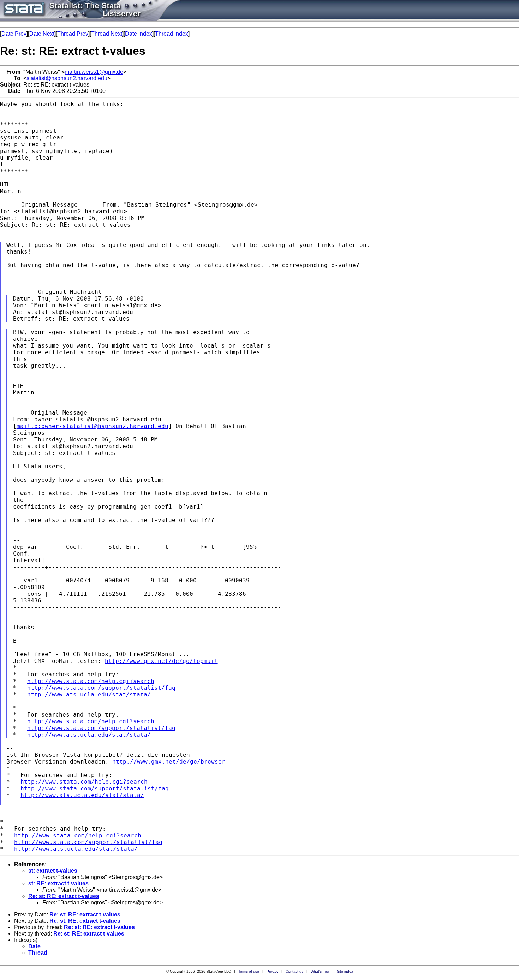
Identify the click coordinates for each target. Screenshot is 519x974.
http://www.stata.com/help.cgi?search (90, 681)
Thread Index (171, 34)
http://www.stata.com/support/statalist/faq (101, 687)
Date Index (138, 34)
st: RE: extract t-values (58, 883)
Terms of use (248, 971)
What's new (320, 971)
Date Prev (13, 34)
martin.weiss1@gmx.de (94, 72)
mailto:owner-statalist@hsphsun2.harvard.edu (92, 426)
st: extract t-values (52, 871)
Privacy (272, 971)
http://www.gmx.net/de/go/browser (168, 761)
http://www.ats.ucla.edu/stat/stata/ (89, 694)
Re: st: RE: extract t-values (63, 896)
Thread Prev (72, 34)
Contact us (294, 971)
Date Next (41, 34)
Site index (345, 971)
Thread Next (106, 34)
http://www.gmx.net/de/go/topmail (161, 661)
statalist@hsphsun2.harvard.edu (66, 78)
